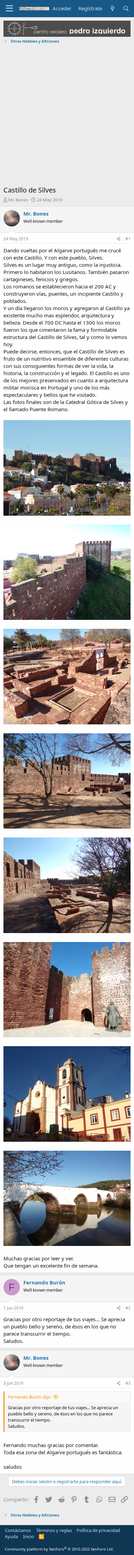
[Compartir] (118, 239)
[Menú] (9, 8)
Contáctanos (18, 1530)
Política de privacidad (98, 1530)
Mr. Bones (18, 200)
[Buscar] (126, 8)
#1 (128, 239)
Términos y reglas (54, 1530)
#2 (128, 1308)
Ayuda (11, 1536)
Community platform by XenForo (59, 1549)
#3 (128, 1383)
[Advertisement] (67, 117)
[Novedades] (112, 8)
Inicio (28, 1536)
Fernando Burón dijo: (29, 1397)
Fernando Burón (44, 1282)
